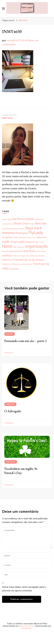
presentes (29, 251)
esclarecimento (18, 228)
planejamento (16, 251)
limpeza (29, 241)
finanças (21, 233)
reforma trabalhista (14, 259)
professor (7, 255)
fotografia (7, 237)
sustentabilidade (26, 264)
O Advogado (12, 411)
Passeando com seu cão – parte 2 (25, 341)
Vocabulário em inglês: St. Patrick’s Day (21, 470)
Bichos (9, 334)
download (6, 228)
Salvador (6, 264)
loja (36, 242)
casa (29, 218)
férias (29, 238)
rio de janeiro (36, 259)
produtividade (40, 251)
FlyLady (35, 232)
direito (32, 224)
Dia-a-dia (10, 462)
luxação (41, 242)
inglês (6, 241)
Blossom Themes (26, 626)
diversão (41, 223)
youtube (13, 268)
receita (41, 255)
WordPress (26, 628)
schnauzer (15, 264)
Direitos (10, 404)
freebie (15, 237)
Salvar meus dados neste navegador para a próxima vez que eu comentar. (24, 588)
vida (5, 268)
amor (4, 219)
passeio (5, 251)
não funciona (19, 247)
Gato (33, 238)
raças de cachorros (28, 255)
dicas (17, 223)
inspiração (18, 241)
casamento (39, 219)
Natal (7, 246)
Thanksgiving (40, 263)
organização (36, 246)
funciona (23, 237)
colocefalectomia (7, 224)
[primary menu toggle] (3, 8)
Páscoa (16, 255)
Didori (25, 223)
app (9, 219)
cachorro (18, 219)
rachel (10, 40)
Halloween (41, 237)
